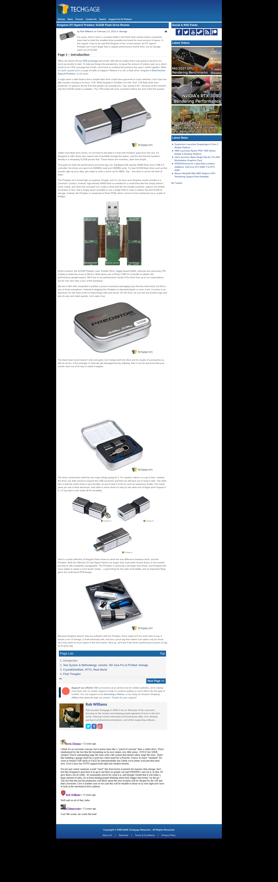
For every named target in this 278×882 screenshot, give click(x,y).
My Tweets (176, 183)
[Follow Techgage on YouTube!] (193, 32)
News (70, 19)
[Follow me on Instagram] (99, 728)
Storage (123, 31)
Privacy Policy (169, 835)
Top (162, 653)
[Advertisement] (112, 392)
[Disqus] (112, 778)
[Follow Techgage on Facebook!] (179, 32)
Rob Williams (86, 31)
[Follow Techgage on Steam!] (200, 32)
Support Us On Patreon (120, 19)
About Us (107, 835)
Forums (79, 19)
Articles (61, 19)
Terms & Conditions (145, 835)
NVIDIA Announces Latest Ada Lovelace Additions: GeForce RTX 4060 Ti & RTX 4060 (195, 166)
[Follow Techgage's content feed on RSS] (207, 32)
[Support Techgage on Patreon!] (214, 34)
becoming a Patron (114, 694)
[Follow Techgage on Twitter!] (186, 32)
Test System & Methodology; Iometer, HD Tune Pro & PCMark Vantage (105, 665)
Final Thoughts (72, 674)
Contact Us (91, 19)
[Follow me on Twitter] (89, 728)
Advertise (123, 835)
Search (102, 19)
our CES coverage (88, 60)
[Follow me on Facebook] (94, 728)
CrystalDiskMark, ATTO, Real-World (85, 669)
